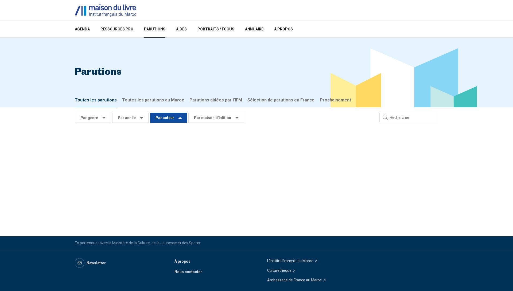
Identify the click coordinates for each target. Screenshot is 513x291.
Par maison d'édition (212, 118)
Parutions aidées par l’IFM (215, 100)
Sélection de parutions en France (280, 100)
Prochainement (335, 100)
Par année (127, 118)
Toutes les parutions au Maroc (153, 100)
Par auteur (165, 118)
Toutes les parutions (96, 100)
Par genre (89, 118)
